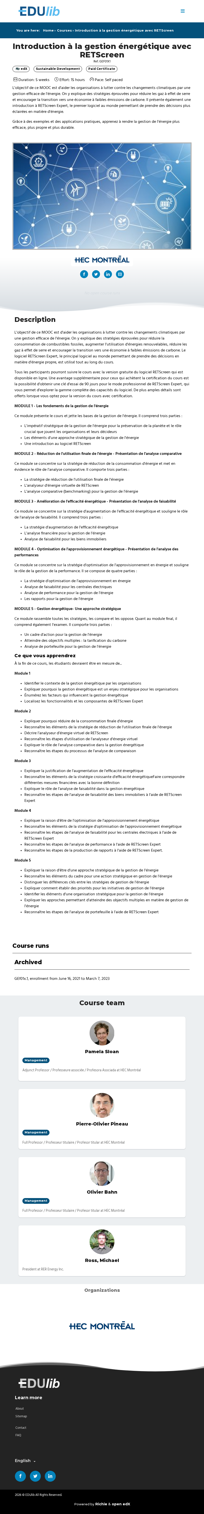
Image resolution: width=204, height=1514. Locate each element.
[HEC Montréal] (102, 1326)
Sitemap (21, 1416)
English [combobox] (23, 1460)
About (19, 1408)
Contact (20, 1427)
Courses (64, 30)
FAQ (18, 1435)
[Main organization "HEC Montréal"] (102, 260)
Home (48, 30)
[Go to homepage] (95, 11)
